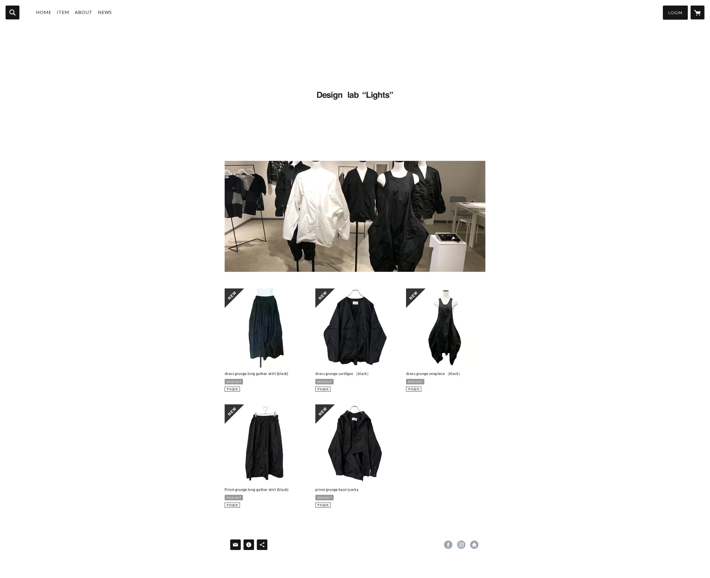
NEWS (105, 12)
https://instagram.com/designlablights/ (461, 545)
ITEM (63, 12)
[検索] (12, 12)
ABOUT (83, 12)
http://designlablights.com (474, 545)
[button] (675, 13)
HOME (43, 12)
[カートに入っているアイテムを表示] (697, 12)
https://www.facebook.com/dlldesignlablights (448, 545)
